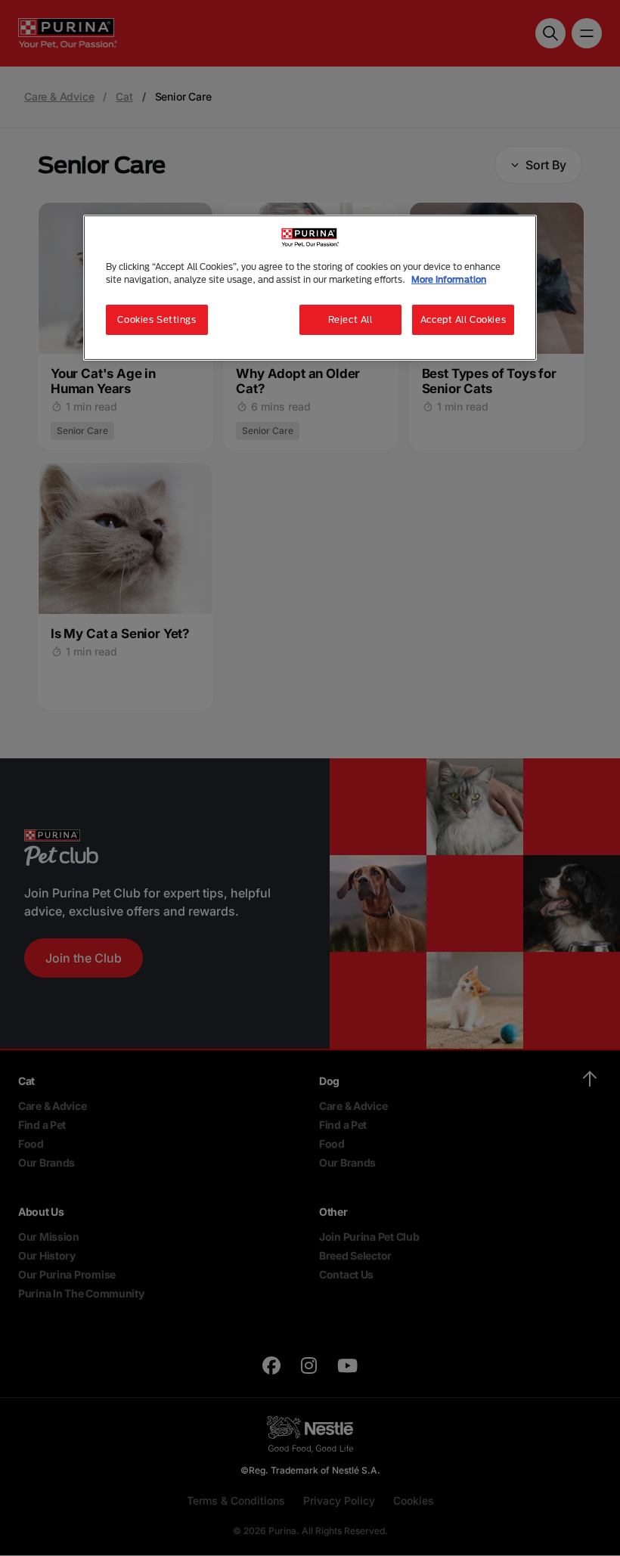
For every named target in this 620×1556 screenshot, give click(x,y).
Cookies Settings (156, 319)
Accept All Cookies (463, 319)
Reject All (350, 319)
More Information (448, 279)
